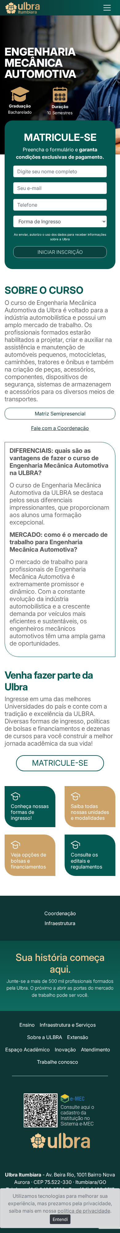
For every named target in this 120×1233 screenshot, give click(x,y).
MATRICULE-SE (60, 763)
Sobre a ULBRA (44, 1037)
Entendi (60, 1219)
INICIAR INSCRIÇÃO (60, 252)
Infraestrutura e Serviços (68, 1025)
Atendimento (95, 1049)
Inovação (65, 1049)
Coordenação (60, 913)
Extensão (77, 1037)
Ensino (27, 1025)
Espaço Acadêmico (27, 1049)
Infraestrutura (60, 923)
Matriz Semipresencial (60, 413)
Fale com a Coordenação (60, 428)
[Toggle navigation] (107, 8)
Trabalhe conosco (57, 1062)
